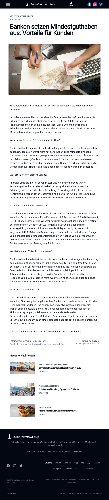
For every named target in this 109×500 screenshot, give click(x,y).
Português (57, 469)
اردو (88, 463)
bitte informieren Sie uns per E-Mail (51, 344)
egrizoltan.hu (97, 494)
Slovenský (88, 469)
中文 (76, 463)
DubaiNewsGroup (25, 437)
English (58, 463)
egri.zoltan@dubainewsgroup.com (87, 343)
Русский (67, 463)
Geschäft (31, 451)
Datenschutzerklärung (69, 480)
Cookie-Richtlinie (83, 480)
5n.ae (74, 494)
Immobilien (77, 451)
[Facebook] (8, 465)
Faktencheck (71, 483)
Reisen (67, 451)
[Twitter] (21, 465)
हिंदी (82, 463)
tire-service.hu (82, 494)
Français (68, 469)
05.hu (69, 494)
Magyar (78, 469)
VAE (49, 451)
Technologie (58, 451)
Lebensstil (41, 451)
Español (97, 463)
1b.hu (90, 494)
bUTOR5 (63, 494)
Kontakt (48, 480)
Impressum (56, 480)
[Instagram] (14, 465)
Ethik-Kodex (95, 480)
